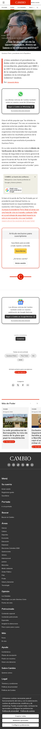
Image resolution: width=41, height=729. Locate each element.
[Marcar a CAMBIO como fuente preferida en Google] (20, 190)
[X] (22, 465)
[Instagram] (13, 465)
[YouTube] (27, 465)
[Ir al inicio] (20, 2)
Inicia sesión (20, 263)
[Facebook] (9, 465)
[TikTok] (18, 465)
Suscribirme (20, 251)
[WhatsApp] (32, 465)
